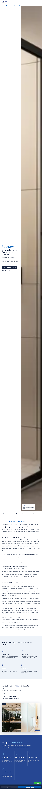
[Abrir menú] (39, 2)
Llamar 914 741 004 (6, 270)
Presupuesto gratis (30, 787)
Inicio (2, 5)
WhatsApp (38, 783)
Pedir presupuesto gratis (9, 267)
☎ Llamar (9, 787)
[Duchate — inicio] (4, 2)
